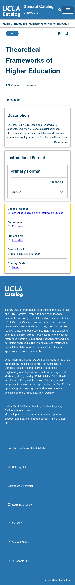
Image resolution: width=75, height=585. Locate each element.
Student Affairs (20, 542)
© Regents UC (20, 561)
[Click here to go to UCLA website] (14, 292)
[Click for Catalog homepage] (11, 11)
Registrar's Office (22, 504)
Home (6, 23)
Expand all (56, 182)
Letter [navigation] (15, 267)
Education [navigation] (17, 226)
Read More (61, 142)
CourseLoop (65, 580)
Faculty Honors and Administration (27, 448)
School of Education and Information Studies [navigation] (37, 213)
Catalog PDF (19, 467)
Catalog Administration (21, 486)
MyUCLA (17, 523)
